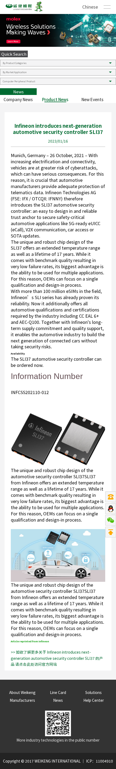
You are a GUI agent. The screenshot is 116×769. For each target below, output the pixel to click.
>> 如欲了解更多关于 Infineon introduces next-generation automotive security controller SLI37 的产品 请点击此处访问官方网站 (57, 658)
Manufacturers (22, 700)
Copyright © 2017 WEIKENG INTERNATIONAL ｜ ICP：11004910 (58, 761)
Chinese (90, 7)
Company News (18, 99)
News (58, 700)
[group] (58, 30)
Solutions (93, 692)
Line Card (58, 692)
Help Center (93, 700)
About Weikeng (22, 692)
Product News (55, 99)
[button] (104, 30)
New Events (92, 99)
